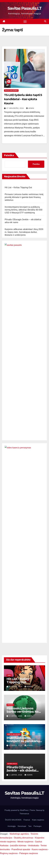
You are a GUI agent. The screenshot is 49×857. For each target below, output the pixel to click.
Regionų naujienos (9, 853)
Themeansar (24, 814)
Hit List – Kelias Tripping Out (18, 187)
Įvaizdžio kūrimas (18, 845)
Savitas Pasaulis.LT (25, 8)
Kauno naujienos (40, 849)
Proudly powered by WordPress (17, 810)
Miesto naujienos (25, 842)
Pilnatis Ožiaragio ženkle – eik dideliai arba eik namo (21, 770)
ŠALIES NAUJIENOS (11, 90)
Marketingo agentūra (19, 834)
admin (31, 108)
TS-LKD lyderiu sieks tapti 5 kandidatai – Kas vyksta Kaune (23, 99)
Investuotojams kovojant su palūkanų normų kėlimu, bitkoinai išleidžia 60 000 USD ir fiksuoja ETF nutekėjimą (23, 210)
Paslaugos (38, 826)
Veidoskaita (33, 845)
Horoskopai (22, 826)
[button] (45, 21)
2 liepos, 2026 (16, 686)
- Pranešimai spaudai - (21, 849)
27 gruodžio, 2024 (15, 108)
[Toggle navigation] (25, 21)
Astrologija (12, 763)
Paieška (9, 155)
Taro (9, 675)
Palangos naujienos (28, 853)
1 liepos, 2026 (16, 745)
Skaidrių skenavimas (23, 838)
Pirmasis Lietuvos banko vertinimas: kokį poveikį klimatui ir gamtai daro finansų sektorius (24, 197)
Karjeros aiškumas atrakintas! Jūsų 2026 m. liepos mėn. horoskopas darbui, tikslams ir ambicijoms (24, 232)
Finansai (10, 705)
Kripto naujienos (13, 734)
